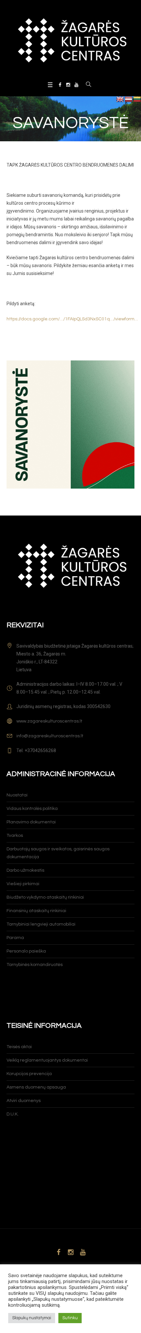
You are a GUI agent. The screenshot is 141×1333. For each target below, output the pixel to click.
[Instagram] (68, 84)
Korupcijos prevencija (29, 1073)
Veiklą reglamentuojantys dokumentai (47, 1060)
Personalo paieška (26, 951)
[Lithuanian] (137, 99)
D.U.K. (13, 1114)
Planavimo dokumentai (31, 822)
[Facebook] (60, 84)
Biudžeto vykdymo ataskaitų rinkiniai (45, 897)
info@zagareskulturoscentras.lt (49, 736)
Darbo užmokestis (25, 870)
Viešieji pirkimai (23, 884)
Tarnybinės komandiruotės (35, 964)
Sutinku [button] (70, 1318)
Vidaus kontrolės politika (32, 808)
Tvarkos (15, 835)
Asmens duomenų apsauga (36, 1087)
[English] (120, 99)
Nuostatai (17, 795)
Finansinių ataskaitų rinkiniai (36, 910)
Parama (15, 937)
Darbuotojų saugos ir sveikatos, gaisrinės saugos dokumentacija (58, 853)
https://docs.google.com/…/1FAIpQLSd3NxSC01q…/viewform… (72, 319)
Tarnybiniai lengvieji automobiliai (41, 924)
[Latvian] (128, 99)
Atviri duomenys (24, 1100)
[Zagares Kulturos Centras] (70, 40)
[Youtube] (76, 84)
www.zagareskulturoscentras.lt (49, 721)
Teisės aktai (19, 1047)
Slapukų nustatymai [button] (31, 1318)
